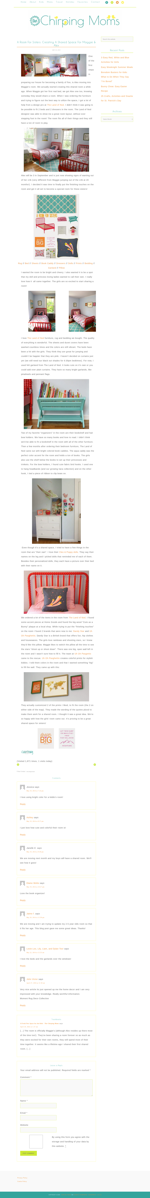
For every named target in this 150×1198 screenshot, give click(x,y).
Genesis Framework (80, 1194)
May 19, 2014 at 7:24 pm (35, 791)
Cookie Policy (22, 1181)
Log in (99, 1194)
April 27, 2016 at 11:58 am (36, 983)
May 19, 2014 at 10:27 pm (35, 887)
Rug (20, 263)
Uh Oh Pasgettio (83, 654)
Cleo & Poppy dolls (68, 552)
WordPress (92, 1194)
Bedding (89, 263)
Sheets (35, 263)
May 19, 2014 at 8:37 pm (35, 821)
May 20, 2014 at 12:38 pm (35, 917)
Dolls (70, 263)
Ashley (30, 817)
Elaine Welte (33, 883)
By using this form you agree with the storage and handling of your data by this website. (70, 1141)
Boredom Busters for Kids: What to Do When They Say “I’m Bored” (115, 76)
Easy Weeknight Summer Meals (117, 67)
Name (24, 1101)
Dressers (60, 263)
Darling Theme (66, 1194)
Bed (27, 263)
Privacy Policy (22, 1178)
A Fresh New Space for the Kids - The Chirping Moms (39, 1023)
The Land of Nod (55, 105)
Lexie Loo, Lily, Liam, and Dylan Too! (45, 949)
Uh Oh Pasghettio (51, 658)
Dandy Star (78, 631)
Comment (25, 1077)
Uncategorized (31, 771)
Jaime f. (31, 914)
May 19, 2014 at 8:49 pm (35, 852)
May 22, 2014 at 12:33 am (35, 952)
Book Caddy (47, 263)
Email (23, 1113)
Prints (79, 263)
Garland (52, 268)
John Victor (32, 979)
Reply (23, 804)
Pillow (62, 268)
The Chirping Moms (75, 20)
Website (24, 1125)
